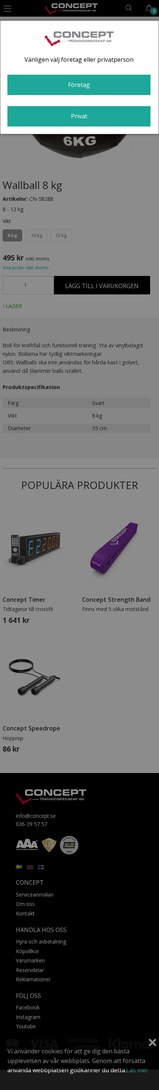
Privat (79, 116)
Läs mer (137, 1070)
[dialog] (79, 77)
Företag (79, 85)
